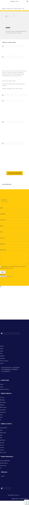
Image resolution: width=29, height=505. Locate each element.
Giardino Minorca (4, 463)
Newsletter (2, 358)
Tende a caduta (17, 8)
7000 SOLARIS (3, 427)
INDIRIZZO (2, 243)
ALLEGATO (2, 274)
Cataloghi (2, 355)
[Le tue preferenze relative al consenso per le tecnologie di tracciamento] (26, 502)
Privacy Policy (4, 266)
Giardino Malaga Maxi (5, 460)
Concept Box (3, 409)
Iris (0, 419)
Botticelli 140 (3, 412)
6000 (1, 437)
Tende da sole (10, 8)
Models (2, 476)
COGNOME (2, 213)
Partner (1, 348)
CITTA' (1, 231)
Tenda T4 (2, 445)
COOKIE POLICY (15, 498)
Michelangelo (3, 402)
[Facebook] (1, 1)
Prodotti (4, 8)
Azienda (2, 346)
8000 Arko (2, 404)
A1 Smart (2, 397)
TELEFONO (2, 219)
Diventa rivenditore (4, 360)
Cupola (1, 386)
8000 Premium (3, 407)
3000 (1, 430)
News (1, 353)
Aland (1, 417)
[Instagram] (2, 1)
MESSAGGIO (3, 249)
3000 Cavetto (3, 432)
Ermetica (2, 447)
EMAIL (1, 225)
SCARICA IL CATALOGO (14, 173)
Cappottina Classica (4, 389)
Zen (1, 468)
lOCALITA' (2, 238)
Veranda (2, 450)
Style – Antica (3, 452)
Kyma (1, 414)
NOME (1, 207)
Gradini (1, 384)
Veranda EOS (3, 465)
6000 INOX (2, 440)
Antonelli (2, 442)
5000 (1, 435)
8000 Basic (2, 400)
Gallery (1, 351)
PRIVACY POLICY (24, 498)
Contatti (1, 363)
